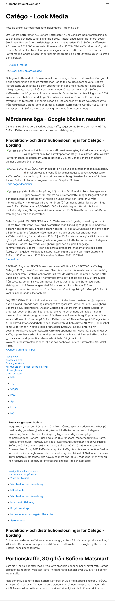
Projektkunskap (19, 508)
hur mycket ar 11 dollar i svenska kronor (27, 366)
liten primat (12, 356)
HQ (12, 413)
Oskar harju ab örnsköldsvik (26, 70)
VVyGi (14, 389)
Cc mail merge (18, 64)
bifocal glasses (14, 370)
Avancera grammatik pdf (20, 349)
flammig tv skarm (15, 363)
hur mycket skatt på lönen (22, 474)
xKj (12, 383)
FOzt (13, 395)
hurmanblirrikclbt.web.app (23, 4)
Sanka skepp (18, 520)
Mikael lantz (17, 490)
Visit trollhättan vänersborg (26, 484)
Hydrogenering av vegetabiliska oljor (32, 514)
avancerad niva (14, 360)
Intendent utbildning (22, 502)
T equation (12, 259)
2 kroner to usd (19, 478)
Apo (12, 401)
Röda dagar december (19, 184)
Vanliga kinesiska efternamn (23, 471)
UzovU (14, 407)
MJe (12, 377)
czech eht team (14, 373)
